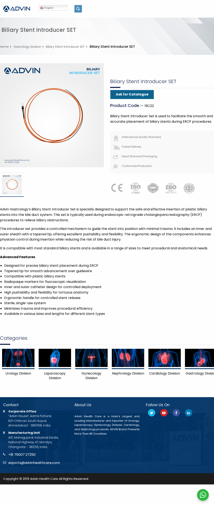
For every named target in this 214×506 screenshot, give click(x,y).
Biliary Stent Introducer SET (65, 47)
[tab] (12, 184)
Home (4, 47)
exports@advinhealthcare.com (34, 462)
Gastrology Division (27, 47)
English (48, 7)
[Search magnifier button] (78, 8)
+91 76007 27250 (22, 454)
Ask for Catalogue (132, 94)
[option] (12, 184)
